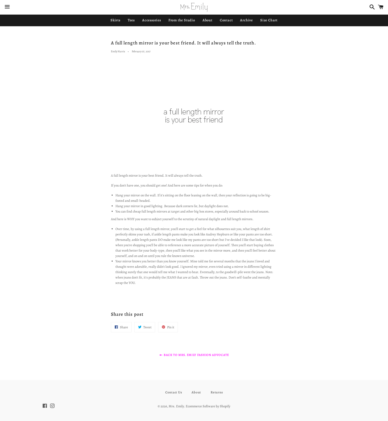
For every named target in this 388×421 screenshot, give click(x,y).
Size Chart (269, 20)
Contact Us (173, 392)
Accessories (151, 20)
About (207, 20)
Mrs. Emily (176, 406)
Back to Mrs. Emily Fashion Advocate (196, 355)
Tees (131, 20)
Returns (217, 392)
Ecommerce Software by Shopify (208, 406)
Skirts (115, 20)
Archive (246, 20)
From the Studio (181, 20)
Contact (226, 20)
